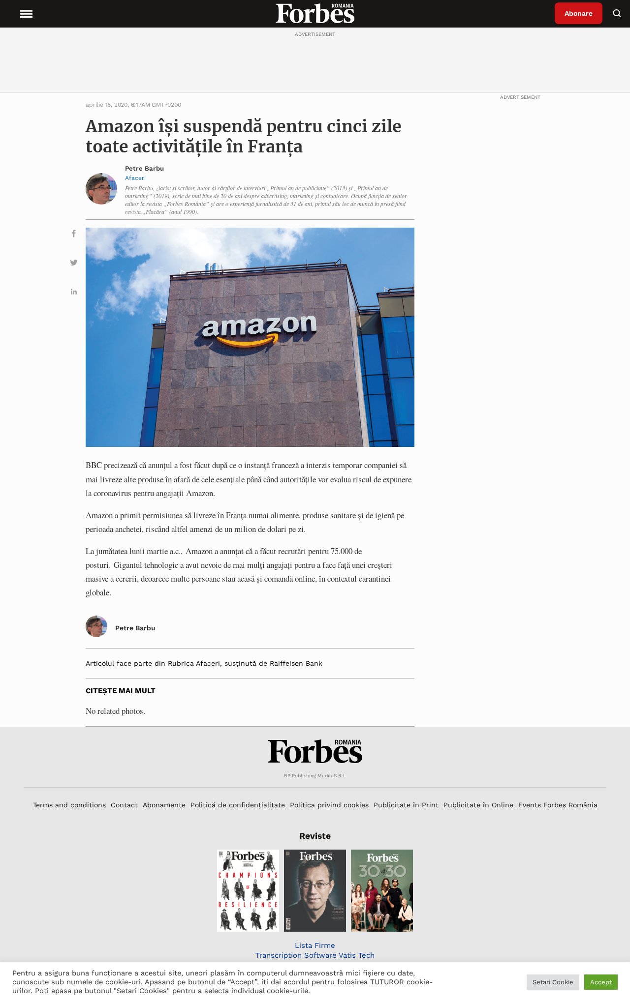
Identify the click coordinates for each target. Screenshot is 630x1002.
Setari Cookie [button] (553, 982)
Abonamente (164, 805)
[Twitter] (74, 264)
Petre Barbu (144, 168)
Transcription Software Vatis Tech (315, 955)
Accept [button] (601, 982)
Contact (124, 805)
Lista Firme (315, 945)
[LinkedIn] (74, 293)
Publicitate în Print (406, 805)
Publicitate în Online (478, 805)
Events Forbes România (558, 805)
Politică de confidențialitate (237, 805)
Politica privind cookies (329, 805)
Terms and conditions (69, 805)
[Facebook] (74, 235)
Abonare (579, 13)
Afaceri (135, 178)
